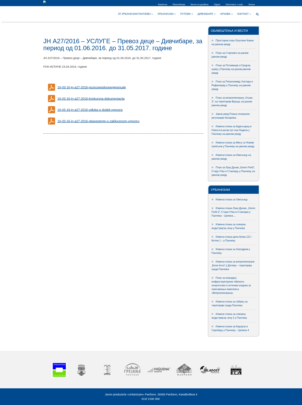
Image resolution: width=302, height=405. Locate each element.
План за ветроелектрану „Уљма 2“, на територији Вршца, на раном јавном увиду (232, 101)
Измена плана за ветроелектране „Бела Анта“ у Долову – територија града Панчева (233, 265)
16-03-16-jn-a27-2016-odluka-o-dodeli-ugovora (90, 110)
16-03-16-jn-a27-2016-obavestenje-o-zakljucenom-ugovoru (98, 121)
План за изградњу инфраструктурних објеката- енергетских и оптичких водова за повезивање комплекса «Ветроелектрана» (231, 285)
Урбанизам (165, 14)
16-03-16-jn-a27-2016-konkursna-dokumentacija (91, 98)
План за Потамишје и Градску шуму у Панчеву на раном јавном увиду (231, 69)
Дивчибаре (206, 14)
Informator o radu (234, 4)
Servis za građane (199, 4)
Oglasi (217, 4)
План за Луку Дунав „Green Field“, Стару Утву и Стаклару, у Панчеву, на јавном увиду (233, 171)
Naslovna (162, 4)
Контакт (243, 14)
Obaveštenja (179, 4)
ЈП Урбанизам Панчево (134, 14)
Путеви (185, 14)
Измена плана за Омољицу (232, 199)
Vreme (251, 4)
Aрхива (225, 14)
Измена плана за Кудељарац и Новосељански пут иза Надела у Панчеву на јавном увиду (232, 130)
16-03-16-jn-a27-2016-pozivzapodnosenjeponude (91, 87)
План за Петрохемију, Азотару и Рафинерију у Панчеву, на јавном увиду (232, 85)
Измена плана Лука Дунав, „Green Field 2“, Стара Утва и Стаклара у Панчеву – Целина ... (233, 212)
